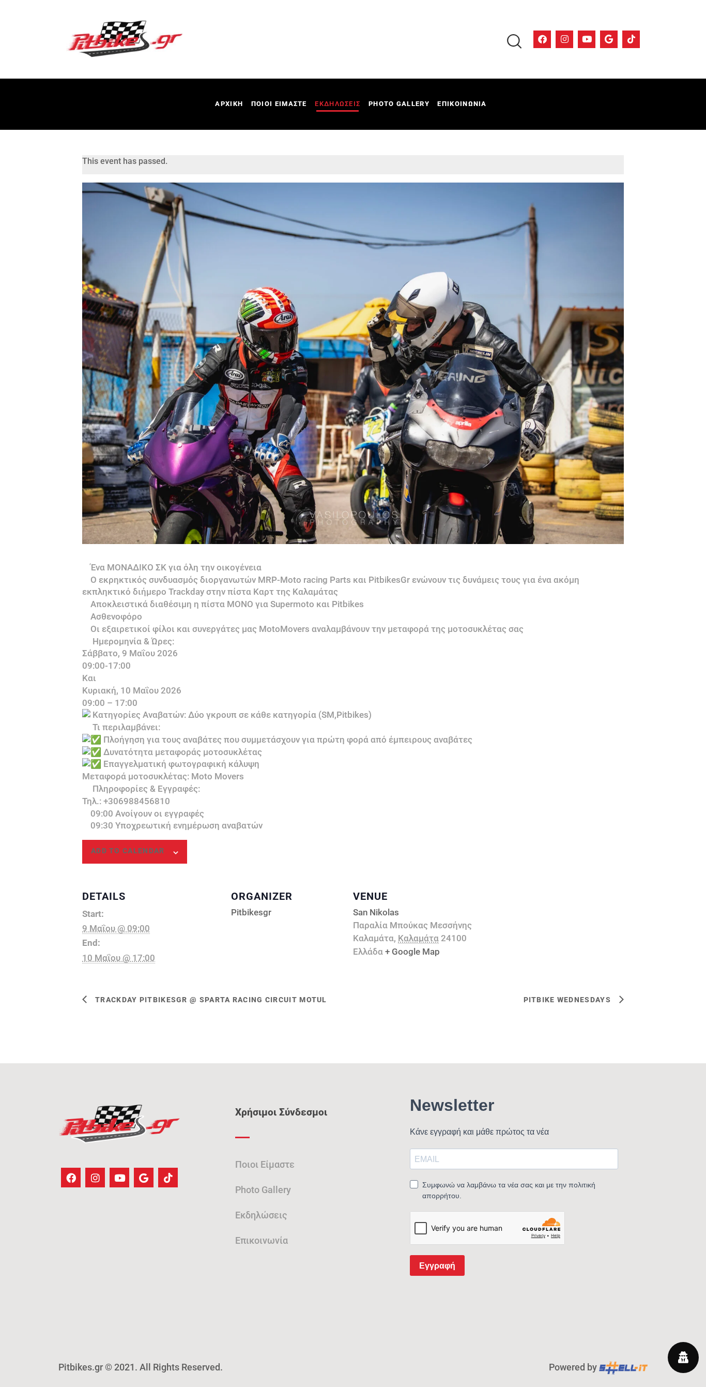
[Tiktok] (631, 39)
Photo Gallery (263, 1189)
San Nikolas (376, 912)
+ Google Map (412, 951)
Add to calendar (128, 851)
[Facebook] (542, 39)
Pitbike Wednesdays (568, 1000)
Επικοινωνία (261, 1240)
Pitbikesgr (251, 912)
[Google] (609, 39)
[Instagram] (564, 39)
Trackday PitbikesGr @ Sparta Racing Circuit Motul (210, 1000)
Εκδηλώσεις (261, 1215)
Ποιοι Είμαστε (265, 1164)
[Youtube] (586, 39)
